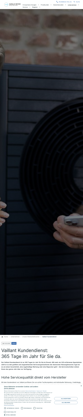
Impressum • (40, 391)
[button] (28, 415)
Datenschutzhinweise (9, 405)
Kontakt (45, 391)
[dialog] (41, 400)
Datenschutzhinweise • (31, 391)
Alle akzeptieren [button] (66, 398)
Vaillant (14, 343)
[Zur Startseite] (12, 4)
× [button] (81, 385)
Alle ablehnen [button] (66, 402)
